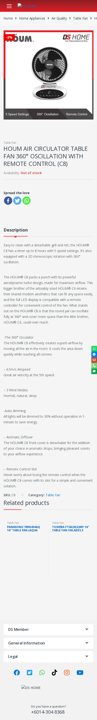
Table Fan (80, 18)
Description (16, 230)
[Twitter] (17, 200)
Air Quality (59, 18)
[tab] (16, 232)
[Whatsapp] (26, 200)
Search (81, 5)
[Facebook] (8, 200)
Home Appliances (32, 18)
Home (8, 18)
